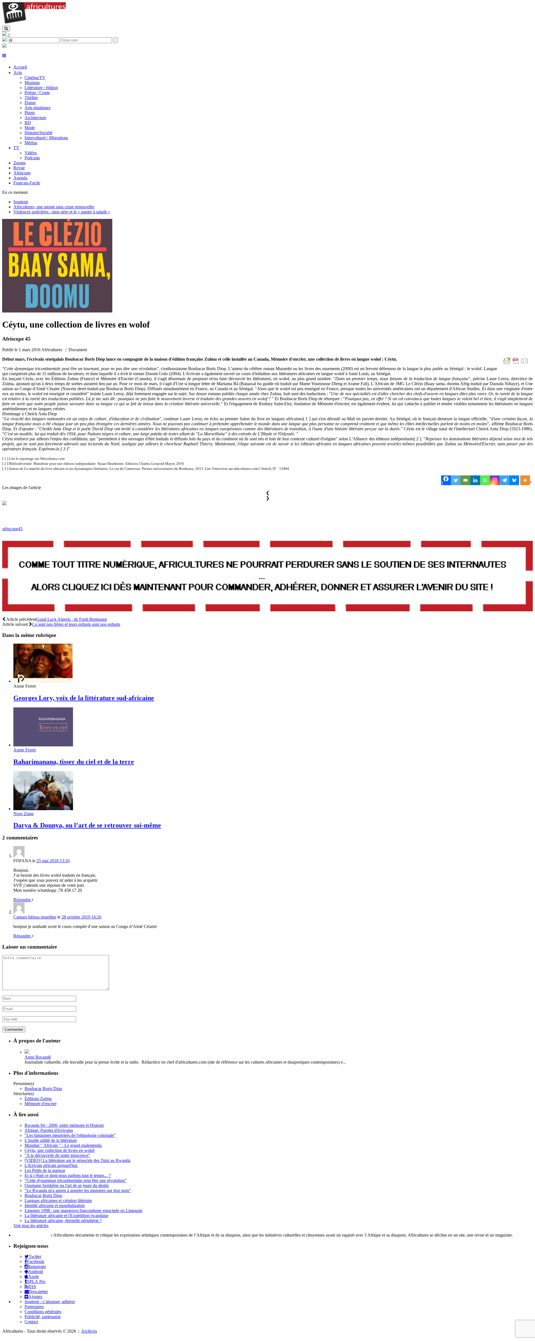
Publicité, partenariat (42, 1316)
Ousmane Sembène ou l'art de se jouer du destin (67, 1185)
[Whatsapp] (485, 480)
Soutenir (20, 201)
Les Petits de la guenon (45, 1170)
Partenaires (34, 1306)
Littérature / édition (41, 87)
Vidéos (31, 152)
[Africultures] (34, 23)
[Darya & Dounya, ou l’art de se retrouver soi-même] (43, 808)
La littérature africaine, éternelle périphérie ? (63, 1220)
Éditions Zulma (38, 1098)
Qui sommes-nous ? (31, 1235)
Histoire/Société (38, 132)
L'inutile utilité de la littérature (51, 1140)
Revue (19, 167)
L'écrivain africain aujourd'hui (51, 1165)
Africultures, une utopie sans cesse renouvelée (53, 206)
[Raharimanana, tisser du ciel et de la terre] (43, 744)
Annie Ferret (24, 750)
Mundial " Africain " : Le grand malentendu (63, 1145)
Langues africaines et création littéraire (58, 1200)
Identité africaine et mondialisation (55, 1205)
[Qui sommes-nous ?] (4, 46)
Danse (30, 102)
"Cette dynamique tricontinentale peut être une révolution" (76, 1180)
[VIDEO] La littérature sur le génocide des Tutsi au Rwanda (77, 1160)
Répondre (22, 899)
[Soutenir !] (267, 577)
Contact (31, 1321)
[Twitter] (456, 480)
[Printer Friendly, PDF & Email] (516, 364)
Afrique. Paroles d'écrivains (49, 1130)
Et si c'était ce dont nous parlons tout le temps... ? (68, 1175)
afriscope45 (12, 528)
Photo (30, 112)
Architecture (35, 117)
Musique (32, 82)
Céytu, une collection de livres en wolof (59, 1150)
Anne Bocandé (38, 1057)
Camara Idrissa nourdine (34, 917)
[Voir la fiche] (27, 1052)
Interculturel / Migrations (46, 137)
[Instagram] (495, 480)
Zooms (19, 162)
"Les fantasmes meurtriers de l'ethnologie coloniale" (70, 1135)
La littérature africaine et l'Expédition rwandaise (66, 1215)
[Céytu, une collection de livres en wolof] (57, 311)
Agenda (20, 177)
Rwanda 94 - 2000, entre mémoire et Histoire (64, 1125)
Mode (30, 127)
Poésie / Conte (37, 92)
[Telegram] (504, 480)
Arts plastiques (37, 107)
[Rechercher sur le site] (6, 28)
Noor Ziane (23, 813)
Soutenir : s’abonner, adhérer (50, 1301)
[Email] (465, 480)
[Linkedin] (475, 480)
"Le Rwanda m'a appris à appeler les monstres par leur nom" (78, 1190)
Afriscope (22, 172)
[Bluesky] (514, 480)
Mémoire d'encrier (41, 1103)
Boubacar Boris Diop (43, 1088)
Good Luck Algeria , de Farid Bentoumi (71, 619)
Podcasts (32, 157)
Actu (17, 72)
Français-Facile (26, 182)
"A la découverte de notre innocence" (57, 1155)
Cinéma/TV (35, 77)
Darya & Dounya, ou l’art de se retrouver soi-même (87, 825)
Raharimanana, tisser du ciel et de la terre (73, 761)
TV (16, 147)
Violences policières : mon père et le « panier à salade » (61, 211)
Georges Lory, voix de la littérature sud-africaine (83, 698)
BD (28, 122)
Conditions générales (43, 1311)
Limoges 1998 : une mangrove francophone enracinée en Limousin (83, 1210)
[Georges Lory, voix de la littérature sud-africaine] (43, 681)
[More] (526, 480)
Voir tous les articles (30, 1225)
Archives (89, 1331)
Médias (31, 142)
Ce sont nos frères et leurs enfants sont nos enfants (76, 624)
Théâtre (31, 97)
